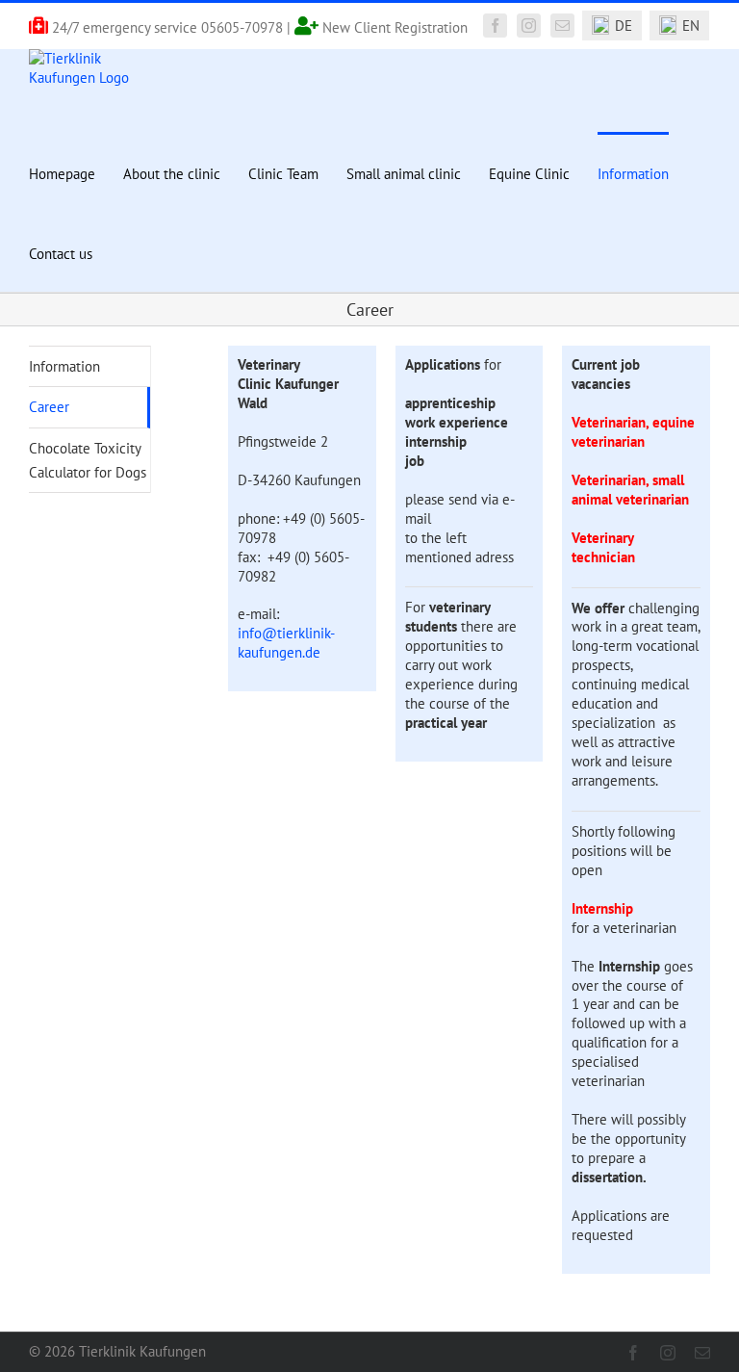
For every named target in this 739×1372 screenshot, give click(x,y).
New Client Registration (395, 27)
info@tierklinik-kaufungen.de (286, 642)
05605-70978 (242, 27)
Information (64, 366)
